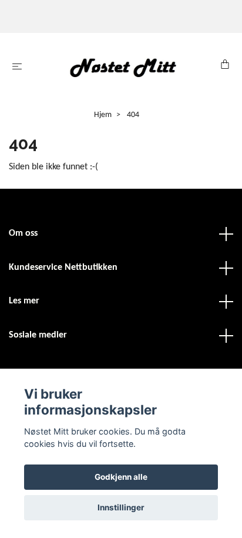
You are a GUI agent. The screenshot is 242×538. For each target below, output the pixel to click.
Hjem (103, 115)
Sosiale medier (38, 335)
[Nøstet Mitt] (123, 67)
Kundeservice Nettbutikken (63, 267)
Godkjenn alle (121, 477)
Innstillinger (121, 507)
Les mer (24, 301)
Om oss (23, 233)
